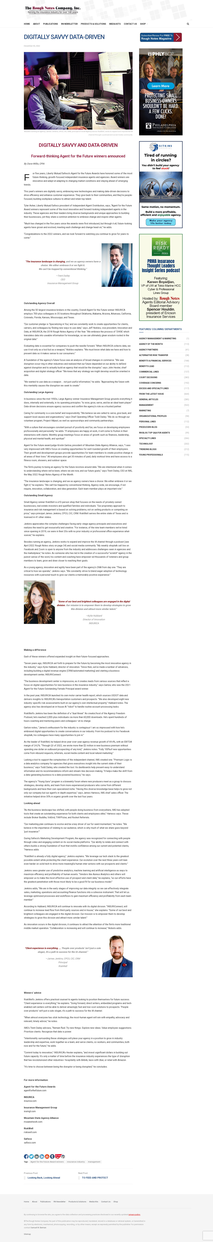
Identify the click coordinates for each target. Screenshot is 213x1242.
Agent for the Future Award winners (47, 1162)
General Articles (148, 399)
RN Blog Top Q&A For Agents (154, 433)
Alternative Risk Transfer (153, 355)
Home (27, 24)
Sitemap (27, 1234)
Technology (146, 444)
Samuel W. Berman (38, 1227)
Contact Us (130, 24)
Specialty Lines (147, 438)
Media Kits (115, 24)
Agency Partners (148, 350)
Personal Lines (147, 421)
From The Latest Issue (151, 394)
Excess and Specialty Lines (154, 388)
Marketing (145, 410)
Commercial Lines (149, 372)
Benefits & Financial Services (155, 361)
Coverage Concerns (150, 383)
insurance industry (76, 1162)
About (36, 24)
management (94, 1162)
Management (146, 405)
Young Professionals (151, 455)
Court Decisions (148, 377)
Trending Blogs (147, 449)
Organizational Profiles (153, 416)
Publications (50, 24)
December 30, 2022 (32, 46)
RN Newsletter (69, 24)
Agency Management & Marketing (157, 338)
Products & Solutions (93, 24)
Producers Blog (148, 427)
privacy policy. (134, 1214)
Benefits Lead (146, 366)
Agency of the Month (151, 344)
